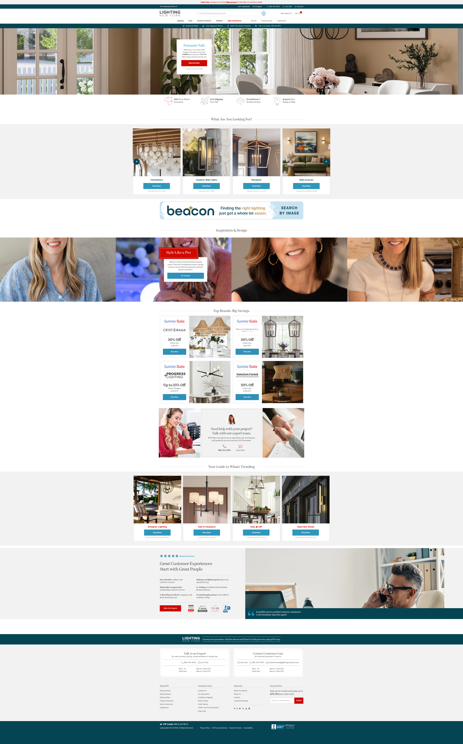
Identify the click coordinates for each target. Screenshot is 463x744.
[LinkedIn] (249, 708)
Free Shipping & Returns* (168, 6)
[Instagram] (243, 708)
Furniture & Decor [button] (204, 21)
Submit (298, 700)
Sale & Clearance (166, 704)
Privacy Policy (205, 728)
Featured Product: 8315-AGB (156, 191)
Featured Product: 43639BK (194, 69)
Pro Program (257, 6)
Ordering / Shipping (205, 697)
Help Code (202, 711)
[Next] (326, 161)
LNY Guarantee (244, 6)
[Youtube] (246, 708)
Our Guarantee (203, 694)
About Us (237, 694)
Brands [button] (253, 21)
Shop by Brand (165, 694)
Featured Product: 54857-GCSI (256, 537)
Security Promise (235, 728)
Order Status (203, 704)
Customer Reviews (241, 701)
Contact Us (202, 691)
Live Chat (288, 6)
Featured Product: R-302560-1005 (305, 537)
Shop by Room (165, 691)
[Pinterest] (234, 708)
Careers (237, 697)
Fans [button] (190, 21)
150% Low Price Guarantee (208, 708)
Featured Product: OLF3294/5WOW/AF (157, 537)
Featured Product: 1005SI (206, 191)
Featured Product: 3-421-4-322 (256, 191)
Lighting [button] (180, 21)
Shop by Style (165, 697)
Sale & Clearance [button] (234, 21)
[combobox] (231, 13)
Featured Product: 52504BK (206, 537)
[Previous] (136, 161)
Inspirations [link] (281, 21)
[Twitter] (240, 708)
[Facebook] (237, 708)
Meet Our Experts (170, 608)
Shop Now (156, 186)
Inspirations (164, 708)
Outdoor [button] (219, 21)
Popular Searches (166, 701)
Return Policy (203, 701)
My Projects (285, 13)
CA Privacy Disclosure (220, 728)
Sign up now (231, 2)
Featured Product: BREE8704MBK (306, 191)
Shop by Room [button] (266, 21)
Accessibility (248, 728)
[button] (299, 6)
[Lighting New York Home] (170, 13)
